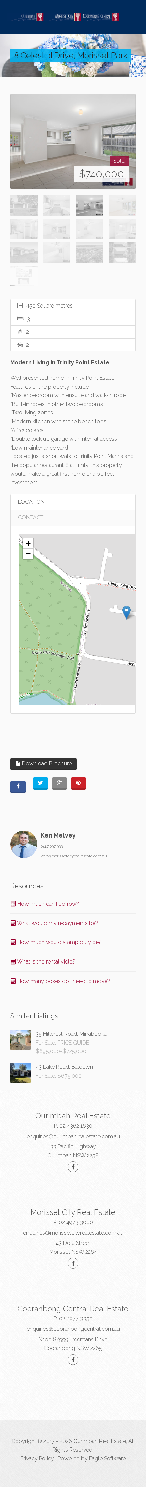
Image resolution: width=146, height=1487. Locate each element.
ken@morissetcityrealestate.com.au (74, 856)
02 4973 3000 (76, 1222)
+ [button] (28, 543)
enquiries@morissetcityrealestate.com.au (73, 1233)
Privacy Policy (37, 1458)
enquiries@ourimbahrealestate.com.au (73, 1136)
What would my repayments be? (57, 923)
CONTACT (30, 517)
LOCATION (31, 502)
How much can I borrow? (47, 904)
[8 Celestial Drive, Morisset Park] (73, 141)
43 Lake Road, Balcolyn (64, 1067)
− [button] (28, 553)
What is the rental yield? (45, 961)
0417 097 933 (52, 846)
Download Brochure (46, 763)
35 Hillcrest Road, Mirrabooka (71, 1034)
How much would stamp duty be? (59, 942)
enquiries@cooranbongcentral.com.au (73, 1329)
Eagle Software (107, 1458)
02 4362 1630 (75, 1126)
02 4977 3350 (76, 1318)
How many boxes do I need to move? (63, 981)
